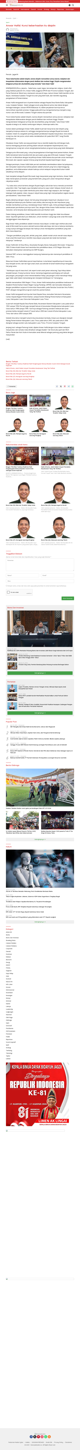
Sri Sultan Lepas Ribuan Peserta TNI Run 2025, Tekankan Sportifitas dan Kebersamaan (21, 832)
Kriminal (8, 1001)
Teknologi (9, 1053)
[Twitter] (34, 1437)
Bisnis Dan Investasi (12, 938)
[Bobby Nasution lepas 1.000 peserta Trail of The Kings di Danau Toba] (57, 820)
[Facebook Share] (57, 386)
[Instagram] (42, 1437)
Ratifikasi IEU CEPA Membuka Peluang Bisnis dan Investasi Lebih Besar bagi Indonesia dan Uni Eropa (39, 650)
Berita (8, 935)
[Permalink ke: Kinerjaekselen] (7, 29)
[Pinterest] (38, 1437)
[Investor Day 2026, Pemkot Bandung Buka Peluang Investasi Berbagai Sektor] (12, 666)
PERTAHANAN (10, 1031)
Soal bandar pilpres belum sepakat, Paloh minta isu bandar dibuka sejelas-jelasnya (37, 739)
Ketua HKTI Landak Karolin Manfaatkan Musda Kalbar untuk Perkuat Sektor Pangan (43, 696)
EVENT (8, 965)
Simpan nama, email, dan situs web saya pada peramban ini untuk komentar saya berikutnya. (37, 586)
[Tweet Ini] (60, 386)
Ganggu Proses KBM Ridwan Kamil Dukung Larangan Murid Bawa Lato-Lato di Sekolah (38, 745)
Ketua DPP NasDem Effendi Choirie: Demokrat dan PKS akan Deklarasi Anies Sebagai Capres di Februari (41, 751)
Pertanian (9, 1034)
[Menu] (7, 5)
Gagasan (9, 971)
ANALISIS (9, 932)
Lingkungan (9, 1012)
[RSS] (49, 1437)
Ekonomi (9, 960)
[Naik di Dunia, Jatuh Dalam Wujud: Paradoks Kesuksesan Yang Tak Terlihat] (40, 400)
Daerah (8, 951)
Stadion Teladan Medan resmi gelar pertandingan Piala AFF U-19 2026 (28, 808)
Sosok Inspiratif (11, 1042)
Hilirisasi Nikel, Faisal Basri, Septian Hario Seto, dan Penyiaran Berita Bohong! (35, 733)
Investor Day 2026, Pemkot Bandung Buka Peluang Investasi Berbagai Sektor (44, 664)
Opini (7, 1023)
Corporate (9, 949)
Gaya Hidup (9, 973)
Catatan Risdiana (11, 946)
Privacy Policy (58, 1442)
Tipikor (8, 1056)
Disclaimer (68, 1442)
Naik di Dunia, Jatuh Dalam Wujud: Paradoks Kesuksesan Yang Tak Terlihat (30, 368)
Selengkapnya (39, 673)
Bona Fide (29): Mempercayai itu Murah (18, 374)
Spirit (7, 22)
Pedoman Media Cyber (15, 1442)
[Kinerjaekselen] (16, 5)
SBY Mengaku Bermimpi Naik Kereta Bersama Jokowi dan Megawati (32, 727)
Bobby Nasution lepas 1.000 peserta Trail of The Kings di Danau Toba (57, 832)
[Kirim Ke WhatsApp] (72, 386)
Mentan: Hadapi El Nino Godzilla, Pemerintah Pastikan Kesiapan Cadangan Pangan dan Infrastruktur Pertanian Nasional (45, 705)
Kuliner (8, 1004)
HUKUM (8, 979)
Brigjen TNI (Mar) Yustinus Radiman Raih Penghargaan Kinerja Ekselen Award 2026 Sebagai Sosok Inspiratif (38, 364)
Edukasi (8, 957)
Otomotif (9, 1026)
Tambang (9, 1050)
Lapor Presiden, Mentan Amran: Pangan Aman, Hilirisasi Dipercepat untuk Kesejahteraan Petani (42, 687)
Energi (8, 962)
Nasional (9, 1015)
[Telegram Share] (68, 386)
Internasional (10, 990)
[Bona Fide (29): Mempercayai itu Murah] (16, 424)
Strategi (8, 1048)
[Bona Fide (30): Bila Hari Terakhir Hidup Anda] (63, 402)
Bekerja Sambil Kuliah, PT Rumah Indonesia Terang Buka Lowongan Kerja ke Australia (38, 758)
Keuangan (9, 995)
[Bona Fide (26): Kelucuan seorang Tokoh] (63, 424)
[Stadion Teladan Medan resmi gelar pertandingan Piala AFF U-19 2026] (40, 787)
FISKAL (8, 968)
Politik (8, 1037)
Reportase (9, 1039)
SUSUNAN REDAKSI (38, 1442)
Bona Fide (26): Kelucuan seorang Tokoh (19, 379)
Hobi (7, 976)
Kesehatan (9, 993)
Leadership (9, 1009)
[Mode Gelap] (70, 5)
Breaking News (11, 940)
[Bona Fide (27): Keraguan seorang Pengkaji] (40, 424)
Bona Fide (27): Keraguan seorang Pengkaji (20, 376)
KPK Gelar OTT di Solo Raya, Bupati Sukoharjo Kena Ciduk (25, 912)
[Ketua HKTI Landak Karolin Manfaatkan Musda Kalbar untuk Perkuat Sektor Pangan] (12, 697)
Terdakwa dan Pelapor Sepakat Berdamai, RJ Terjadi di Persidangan (28, 902)
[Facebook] (31, 1437)
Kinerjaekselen (14, 29)
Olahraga (9, 1020)
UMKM (8, 1059)
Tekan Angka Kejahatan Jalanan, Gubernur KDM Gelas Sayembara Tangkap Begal (33, 896)
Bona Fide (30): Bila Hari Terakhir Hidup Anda (20, 371)
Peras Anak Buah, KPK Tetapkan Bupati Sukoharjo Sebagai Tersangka (29, 907)
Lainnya (8, 1006)
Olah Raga (9, 1017)
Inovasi (8, 987)
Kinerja (8, 998)
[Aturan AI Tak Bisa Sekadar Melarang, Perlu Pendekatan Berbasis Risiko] (40, 869)
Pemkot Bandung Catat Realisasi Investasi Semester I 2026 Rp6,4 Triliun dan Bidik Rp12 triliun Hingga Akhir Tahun (45, 656)
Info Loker (9, 984)
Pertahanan (9, 1028)
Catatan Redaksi (11, 943)
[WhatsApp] (45, 1437)
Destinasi (9, 954)
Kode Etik (49, 1442)
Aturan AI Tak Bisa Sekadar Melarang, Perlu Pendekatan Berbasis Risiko (29, 891)
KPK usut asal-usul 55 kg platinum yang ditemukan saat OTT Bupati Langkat (31, 917)
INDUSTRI (9, 982)
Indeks (27, 1442)
